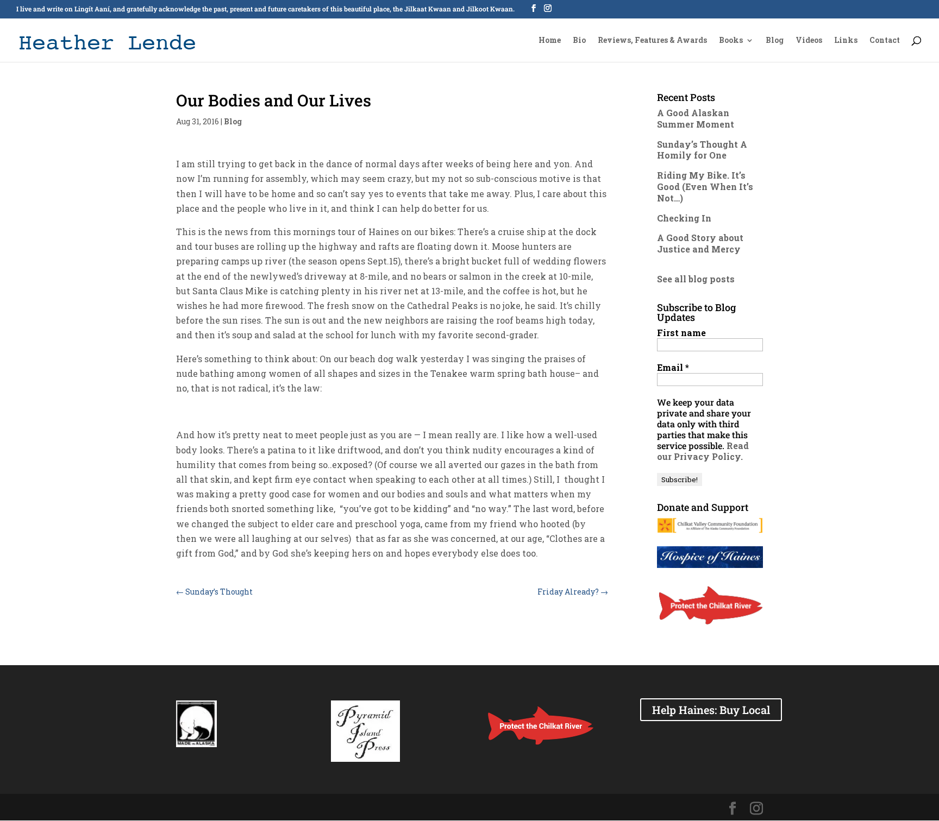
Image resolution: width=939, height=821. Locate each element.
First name (681, 332)
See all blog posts (696, 279)
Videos (809, 40)
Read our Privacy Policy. (703, 451)
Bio (579, 40)
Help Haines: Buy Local (711, 710)
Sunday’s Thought (214, 591)
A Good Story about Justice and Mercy (700, 243)
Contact (884, 40)
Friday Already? (572, 591)
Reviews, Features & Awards (652, 40)
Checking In (684, 218)
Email (673, 367)
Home (550, 40)
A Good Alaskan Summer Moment (695, 118)
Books (731, 40)
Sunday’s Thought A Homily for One (702, 149)
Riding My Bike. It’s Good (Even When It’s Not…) (705, 186)
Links (845, 40)
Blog (775, 40)
